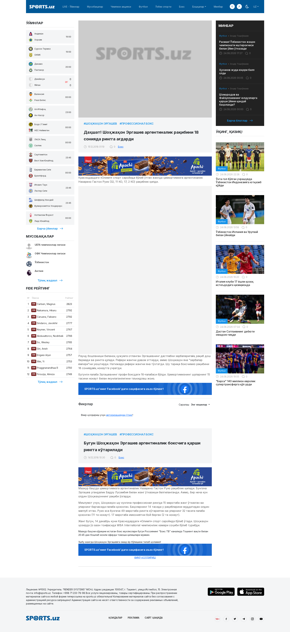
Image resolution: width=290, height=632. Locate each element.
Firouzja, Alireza (43, 374)
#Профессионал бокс (137, 123)
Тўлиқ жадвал (47, 280)
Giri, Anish (40, 348)
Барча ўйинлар (47, 228)
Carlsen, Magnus (43, 304)
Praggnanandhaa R (45, 367)
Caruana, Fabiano (44, 316)
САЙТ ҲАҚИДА (154, 617)
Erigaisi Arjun (41, 355)
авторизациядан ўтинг (119, 415)
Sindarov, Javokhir (45, 323)
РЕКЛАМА (133, 617)
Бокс (182, 6)
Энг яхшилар (199, 404)
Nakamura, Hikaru (44, 310)
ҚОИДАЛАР (115, 617)
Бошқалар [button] (198, 6)
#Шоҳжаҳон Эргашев (100, 123)
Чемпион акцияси (121, 6)
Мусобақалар (95, 6)
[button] (239, 6)
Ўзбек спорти (163, 6)
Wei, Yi (38, 361)
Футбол (143, 6)
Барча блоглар (237, 120)
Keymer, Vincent (43, 329)
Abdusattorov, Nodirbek (47, 335)
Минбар (218, 6)
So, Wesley (41, 342)
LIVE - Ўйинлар (71, 6)
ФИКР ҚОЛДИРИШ (145, 557)
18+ (217, 619)
